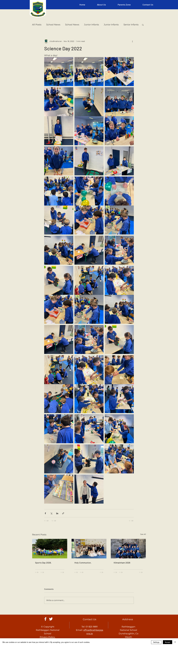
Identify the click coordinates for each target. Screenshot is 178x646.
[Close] (175, 642)
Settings (156, 642)
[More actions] (132, 41)
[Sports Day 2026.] (49, 555)
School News (53, 24)
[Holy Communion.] (89, 555)
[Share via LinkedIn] (57, 520)
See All (143, 541)
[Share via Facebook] (45, 520)
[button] (101, 5)
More (126, 24)
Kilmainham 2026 (122, 569)
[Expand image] (58, 71)
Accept (167, 642)
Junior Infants (91, 24)
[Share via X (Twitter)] (51, 520)
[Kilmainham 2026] (128, 555)
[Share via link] (63, 520)
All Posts (36, 24)
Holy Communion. (82, 569)
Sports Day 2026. (43, 569)
